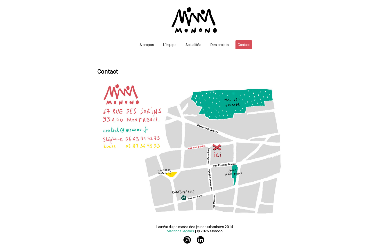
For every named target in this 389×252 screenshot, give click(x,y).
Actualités (193, 45)
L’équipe (169, 45)
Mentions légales (180, 231)
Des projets (219, 45)
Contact (244, 45)
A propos (147, 45)
